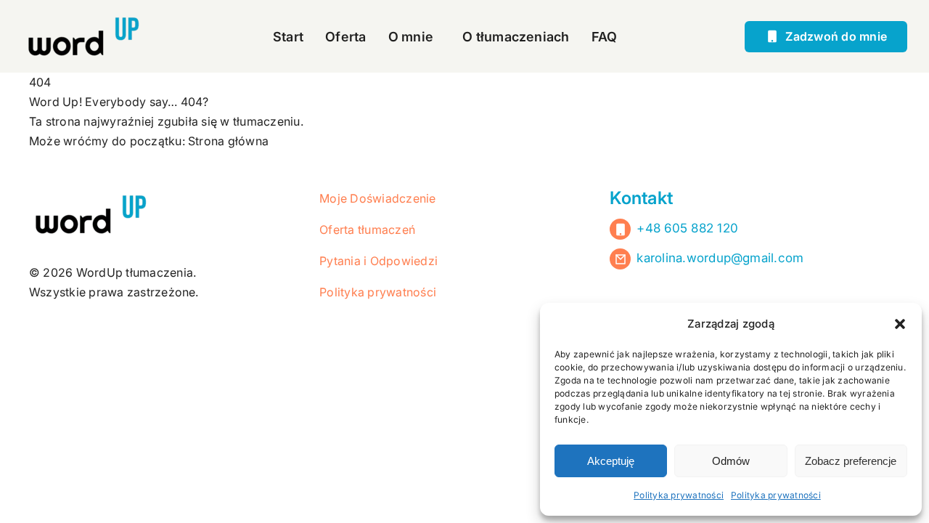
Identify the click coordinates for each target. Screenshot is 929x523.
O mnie (410, 36)
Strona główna (228, 141)
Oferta (345, 36)
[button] (900, 324)
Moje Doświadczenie (377, 198)
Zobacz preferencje (850, 461)
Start (288, 36)
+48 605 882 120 (687, 228)
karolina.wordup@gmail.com (720, 258)
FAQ (605, 36)
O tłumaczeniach (516, 36)
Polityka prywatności (679, 495)
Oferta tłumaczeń (367, 229)
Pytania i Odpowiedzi (378, 261)
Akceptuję (610, 461)
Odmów (731, 461)
